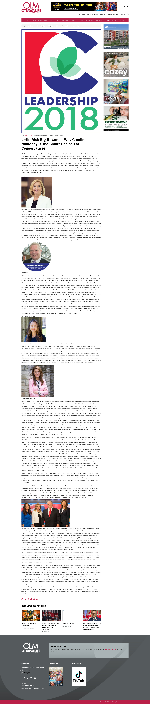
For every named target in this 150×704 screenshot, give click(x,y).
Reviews (74, 20)
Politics (67, 20)
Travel (62, 20)
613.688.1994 (27, 672)
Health (46, 20)
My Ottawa (121, 20)
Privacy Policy (116, 702)
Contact (102, 14)
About (83, 14)
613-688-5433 (26, 670)
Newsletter (111, 14)
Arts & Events (31, 20)
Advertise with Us (92, 14)
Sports (40, 20)
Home (78, 14)
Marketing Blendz (28, 685)
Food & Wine (54, 20)
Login (118, 14)
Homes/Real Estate (110, 20)
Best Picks (99, 20)
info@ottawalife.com (111, 649)
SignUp (123, 14)
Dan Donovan (28, 135)
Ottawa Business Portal (87, 20)
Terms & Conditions (105, 702)
